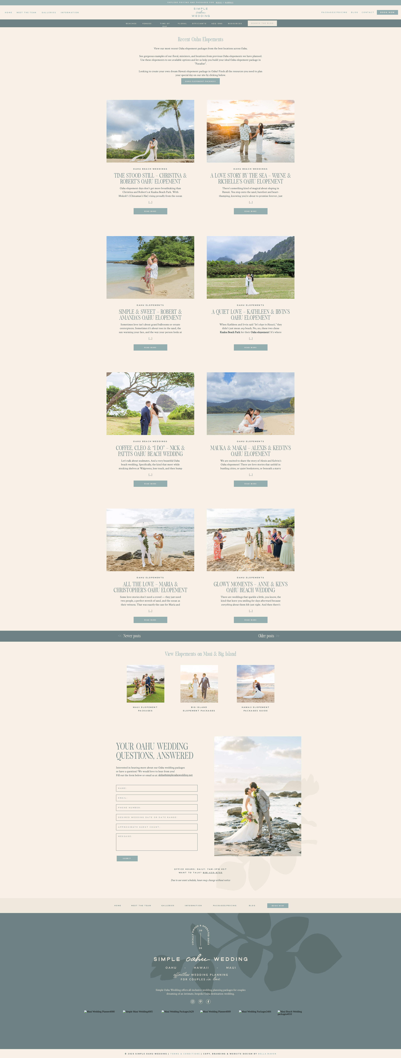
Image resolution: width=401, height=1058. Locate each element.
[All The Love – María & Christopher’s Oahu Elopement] (150, 540)
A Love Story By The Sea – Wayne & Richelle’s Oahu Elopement (250, 179)
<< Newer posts (129, 636)
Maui (219, 2)
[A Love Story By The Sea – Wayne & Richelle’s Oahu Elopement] (250, 131)
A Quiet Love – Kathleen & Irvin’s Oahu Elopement (251, 315)
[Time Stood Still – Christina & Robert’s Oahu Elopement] (150, 131)
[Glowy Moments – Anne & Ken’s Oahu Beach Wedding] (250, 540)
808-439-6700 (212, 872)
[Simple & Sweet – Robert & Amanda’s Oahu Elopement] (150, 267)
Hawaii (229, 2)
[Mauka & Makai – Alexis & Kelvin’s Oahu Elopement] (250, 403)
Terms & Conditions (185, 1054)
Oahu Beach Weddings (150, 169)
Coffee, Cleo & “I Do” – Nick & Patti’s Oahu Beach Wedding (150, 451)
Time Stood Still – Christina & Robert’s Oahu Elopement (150, 179)
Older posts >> (268, 636)
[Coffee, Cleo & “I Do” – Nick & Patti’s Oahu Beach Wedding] (150, 403)
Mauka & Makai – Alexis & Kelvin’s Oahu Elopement (250, 451)
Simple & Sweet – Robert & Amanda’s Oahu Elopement (150, 315)
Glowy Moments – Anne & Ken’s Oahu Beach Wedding (251, 588)
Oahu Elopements (150, 305)
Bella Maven (267, 1054)
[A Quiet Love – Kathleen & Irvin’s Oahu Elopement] (250, 267)
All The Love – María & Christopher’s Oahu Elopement (150, 588)
